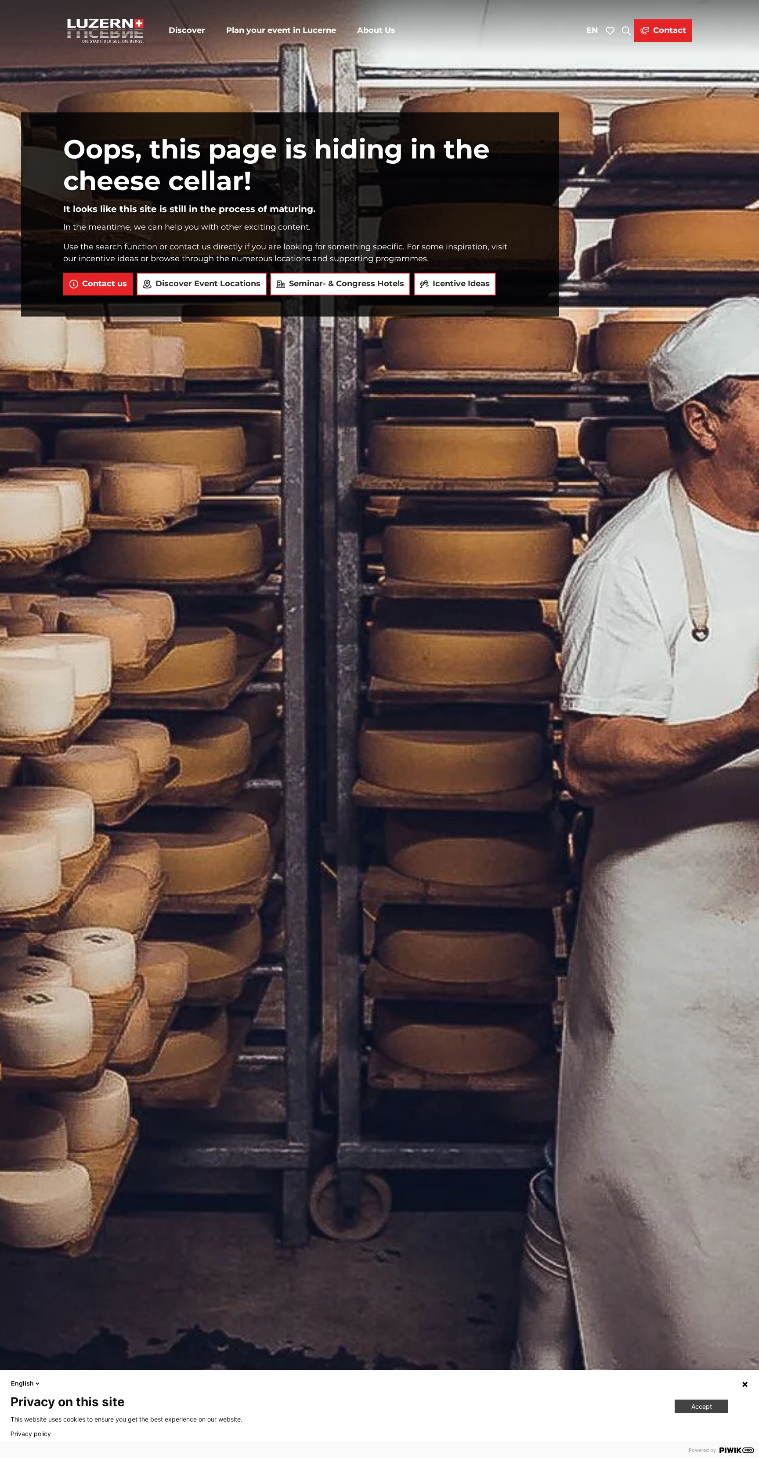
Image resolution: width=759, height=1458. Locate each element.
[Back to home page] (105, 30)
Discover (187, 30)
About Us (376, 30)
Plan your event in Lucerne (281, 30)
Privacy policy (31, 1433)
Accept (701, 1406)
